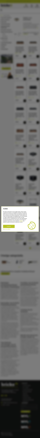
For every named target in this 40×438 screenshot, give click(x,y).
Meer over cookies (6, 229)
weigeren (21, 220)
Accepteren (9, 226)
